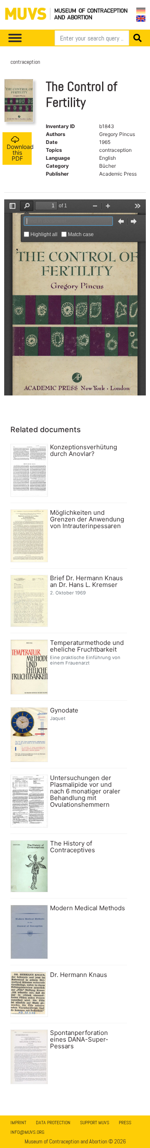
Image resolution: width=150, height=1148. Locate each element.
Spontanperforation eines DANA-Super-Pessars (79, 1040)
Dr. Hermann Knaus (78, 975)
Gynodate (64, 710)
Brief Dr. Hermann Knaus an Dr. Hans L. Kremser (86, 581)
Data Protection (53, 1122)
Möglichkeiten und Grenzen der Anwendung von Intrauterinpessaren (87, 519)
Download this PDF (19, 152)
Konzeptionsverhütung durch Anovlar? (83, 450)
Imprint (18, 1122)
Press (125, 1122)
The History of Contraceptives (72, 846)
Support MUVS (94, 1122)
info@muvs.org (27, 1132)
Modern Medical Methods (87, 908)
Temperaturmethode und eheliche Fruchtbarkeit (87, 646)
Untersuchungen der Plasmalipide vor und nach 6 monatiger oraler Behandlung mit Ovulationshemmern (85, 791)
